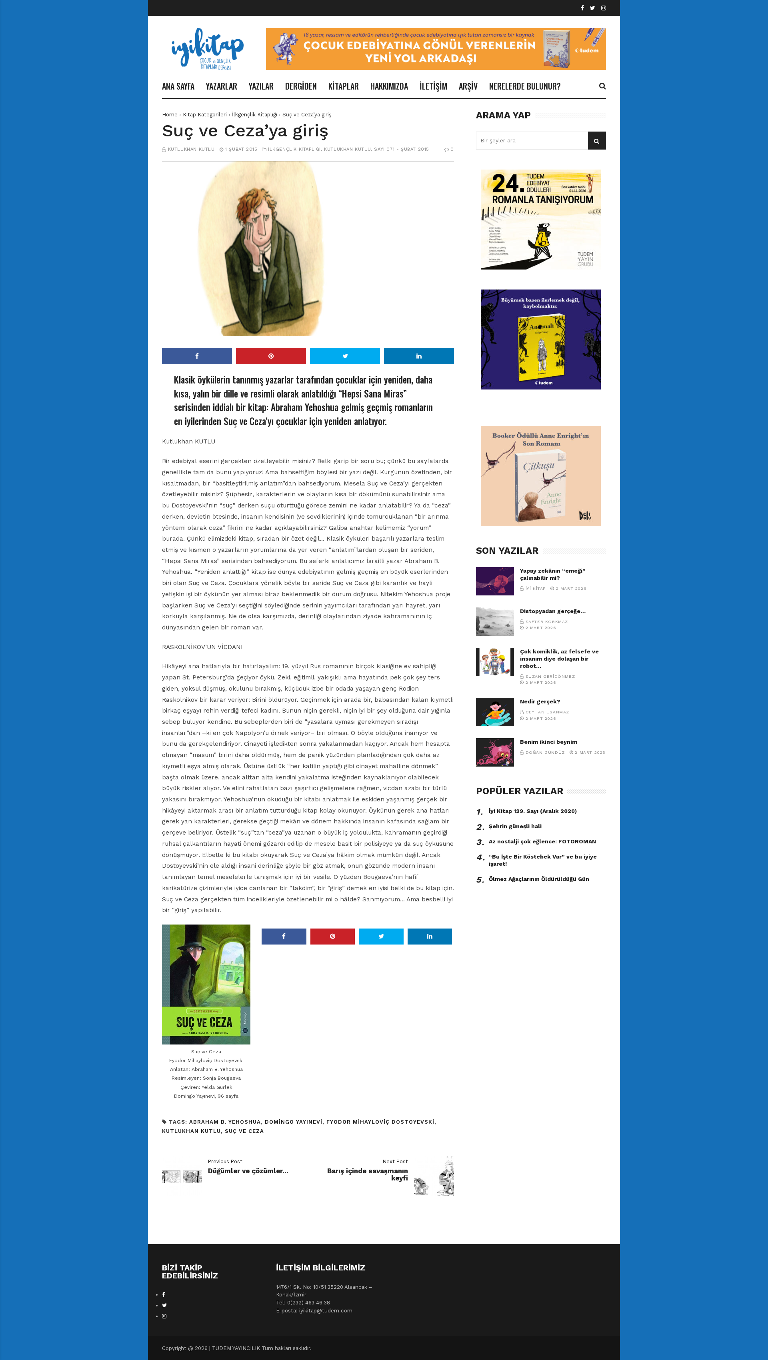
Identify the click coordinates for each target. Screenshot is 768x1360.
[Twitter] (592, 8)
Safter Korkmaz (547, 621)
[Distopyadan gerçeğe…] (495, 621)
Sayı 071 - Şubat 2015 (401, 149)
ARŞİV (468, 86)
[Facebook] (582, 8)
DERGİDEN (301, 86)
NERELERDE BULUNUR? (525, 86)
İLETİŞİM (433, 86)
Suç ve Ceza (244, 1131)
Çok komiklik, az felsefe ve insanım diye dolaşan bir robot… (559, 658)
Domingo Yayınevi (293, 1121)
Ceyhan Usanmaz (547, 712)
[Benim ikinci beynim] (495, 752)
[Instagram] (603, 8)
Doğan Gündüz (545, 752)
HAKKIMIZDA (389, 86)
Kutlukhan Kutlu (191, 149)
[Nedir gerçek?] (495, 712)
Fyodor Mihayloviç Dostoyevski (380, 1121)
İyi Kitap (536, 588)
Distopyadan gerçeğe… (553, 611)
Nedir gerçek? (540, 701)
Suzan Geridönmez (550, 676)
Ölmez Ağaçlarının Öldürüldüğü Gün (539, 879)
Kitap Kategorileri (205, 115)
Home (170, 115)
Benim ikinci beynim (548, 742)
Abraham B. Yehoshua (225, 1121)
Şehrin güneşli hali (515, 826)
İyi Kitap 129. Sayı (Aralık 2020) (533, 811)
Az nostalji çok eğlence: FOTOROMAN (542, 841)
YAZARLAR (221, 86)
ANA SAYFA (178, 86)
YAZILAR (261, 86)
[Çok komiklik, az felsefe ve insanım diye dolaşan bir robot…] (495, 662)
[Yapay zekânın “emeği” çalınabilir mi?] (495, 581)
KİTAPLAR (343, 86)
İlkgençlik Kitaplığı (254, 115)
